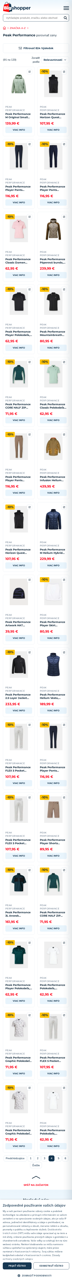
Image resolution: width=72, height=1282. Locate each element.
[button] (36, 1275)
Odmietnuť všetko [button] (51, 1265)
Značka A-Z (18, 28)
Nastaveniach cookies (38, 1255)
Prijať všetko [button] (17, 1265)
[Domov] (6, 28)
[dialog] (36, 1241)
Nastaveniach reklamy (28, 1251)
